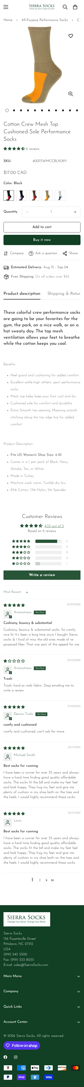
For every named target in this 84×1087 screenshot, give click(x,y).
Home (8, 20)
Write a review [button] (42, 575)
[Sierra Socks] (42, 7)
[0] (75, 7)
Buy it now (42, 240)
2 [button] (40, 880)
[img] (14, 605)
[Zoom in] (70, 94)
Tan (47, 195)
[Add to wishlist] (70, 36)
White (60, 195)
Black (9, 195)
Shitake (34, 195)
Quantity (10, 212)
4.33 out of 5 (54, 526)
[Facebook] (5, 1057)
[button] (15, 149)
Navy (21, 195)
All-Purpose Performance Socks (44, 20)
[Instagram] (16, 1057)
